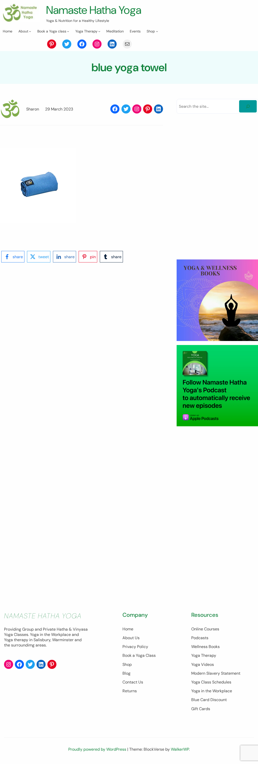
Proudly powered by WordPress (97, 749)
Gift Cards (200, 708)
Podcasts (199, 637)
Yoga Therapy (203, 655)
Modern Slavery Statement (215, 673)
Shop (127, 664)
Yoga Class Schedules (211, 682)
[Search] (248, 106)
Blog (126, 673)
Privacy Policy (135, 646)
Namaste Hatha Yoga (93, 10)
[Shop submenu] (157, 31)
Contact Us (132, 682)
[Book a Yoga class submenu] (68, 31)
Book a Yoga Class (139, 655)
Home (127, 629)
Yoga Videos (202, 664)
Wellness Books (205, 646)
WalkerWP (180, 749)
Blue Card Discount (209, 699)
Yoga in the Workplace (211, 691)
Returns (129, 691)
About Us (131, 637)
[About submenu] (30, 31)
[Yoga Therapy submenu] (99, 31)
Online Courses (205, 629)
